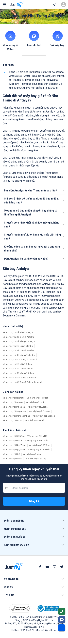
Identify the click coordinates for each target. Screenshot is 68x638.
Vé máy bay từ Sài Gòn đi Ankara (18, 368)
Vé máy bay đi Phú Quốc (36, 440)
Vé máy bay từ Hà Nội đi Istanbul (18, 346)
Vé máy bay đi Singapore (14, 411)
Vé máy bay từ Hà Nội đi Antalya (18, 332)
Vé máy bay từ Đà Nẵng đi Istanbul (19, 355)
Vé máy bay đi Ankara (13, 402)
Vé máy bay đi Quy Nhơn (14, 449)
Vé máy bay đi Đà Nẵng (14, 436)
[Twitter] (61, 566)
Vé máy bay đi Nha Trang (14, 445)
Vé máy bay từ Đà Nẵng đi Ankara (18, 373)
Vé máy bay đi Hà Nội (37, 436)
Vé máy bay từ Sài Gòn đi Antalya (18, 337)
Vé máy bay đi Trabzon (37, 398)
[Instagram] (54, 566)
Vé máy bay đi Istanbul (13, 398)
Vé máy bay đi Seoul (34, 420)
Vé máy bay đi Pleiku (12, 458)
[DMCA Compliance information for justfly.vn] (20, 608)
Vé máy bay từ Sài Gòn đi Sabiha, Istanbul (22, 382)
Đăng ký (34, 501)
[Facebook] (40, 566)
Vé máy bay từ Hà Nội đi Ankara (17, 364)
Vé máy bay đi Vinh (32, 454)
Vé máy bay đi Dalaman (14, 407)
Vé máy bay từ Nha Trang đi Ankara (19, 377)
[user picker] (63, 4)
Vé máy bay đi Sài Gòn (39, 445)
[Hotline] (54, 4)
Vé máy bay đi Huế (11, 454)
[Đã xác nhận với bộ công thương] (47, 608)
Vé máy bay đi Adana (38, 407)
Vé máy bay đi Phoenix (39, 411)
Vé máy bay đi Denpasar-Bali (16, 416)
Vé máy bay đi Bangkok (44, 416)
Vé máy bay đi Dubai (12, 420)
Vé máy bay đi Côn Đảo (39, 449)
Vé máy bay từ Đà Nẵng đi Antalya (19, 341)
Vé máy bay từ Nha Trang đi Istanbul (20, 359)
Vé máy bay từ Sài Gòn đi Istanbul (18, 350)
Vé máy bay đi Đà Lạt (12, 440)
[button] (34, 191)
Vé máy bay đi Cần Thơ (35, 458)
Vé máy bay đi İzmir (35, 402)
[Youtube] (47, 566)
